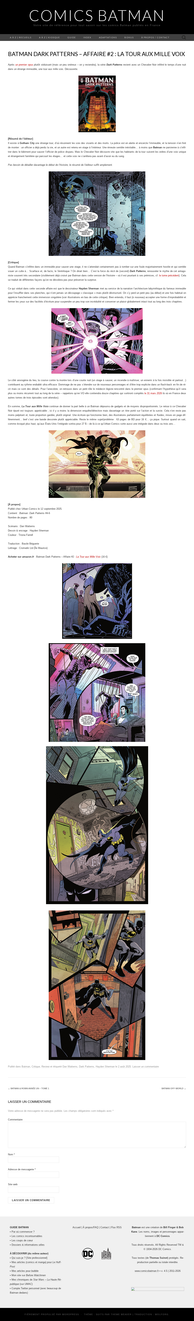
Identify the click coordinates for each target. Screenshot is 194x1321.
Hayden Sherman (105, 1066)
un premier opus (24, 64)
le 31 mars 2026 (153, 393)
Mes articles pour (25, 1270)
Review (45, 1066)
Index (87, 37)
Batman (26, 1066)
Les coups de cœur (22, 1240)
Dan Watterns (70, 1066)
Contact (104, 1227)
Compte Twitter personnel (25, 1288)
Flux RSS (116, 1227)
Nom (11, 1154)
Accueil (77, 1227)
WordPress (70, 1314)
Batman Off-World (174, 1088)
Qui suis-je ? (18, 1257)
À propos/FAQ (90, 1227)
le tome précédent (169, 275)
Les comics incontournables (27, 1236)
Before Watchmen (36, 1275)
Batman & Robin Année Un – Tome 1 (28, 1088)
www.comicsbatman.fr (147, 1270)
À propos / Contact (155, 37)
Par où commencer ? (23, 1231)
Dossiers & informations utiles (28, 1244)
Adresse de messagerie (22, 1169)
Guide (71, 37)
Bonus (129, 37)
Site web (12, 1184)
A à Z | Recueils (20, 37)
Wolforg (162, 1314)
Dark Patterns (86, 1066)
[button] (157, 1289)
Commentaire (15, 1119)
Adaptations (108, 37)
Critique (36, 1066)
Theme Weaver (121, 1314)
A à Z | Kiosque (49, 37)
